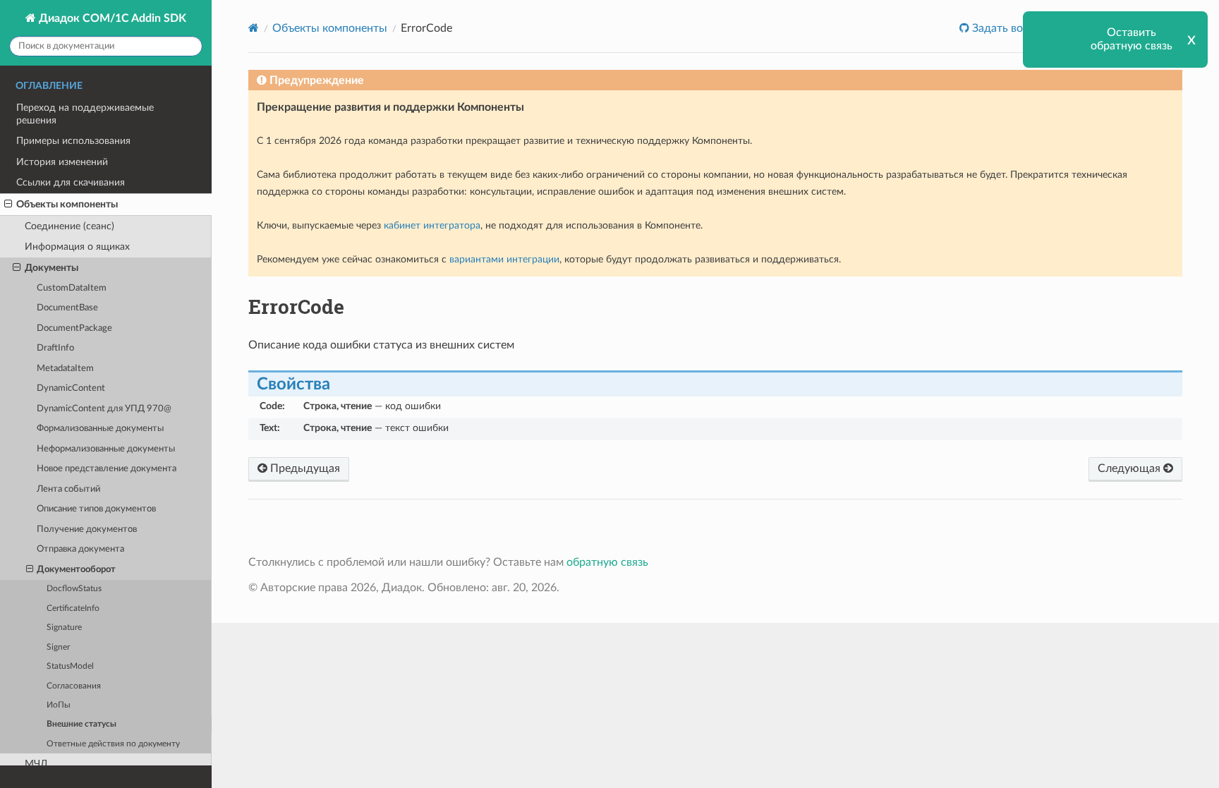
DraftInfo (55, 348)
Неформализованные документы (106, 449)
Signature (64, 627)
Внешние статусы (81, 724)
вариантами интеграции (504, 259)
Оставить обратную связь (1131, 39)
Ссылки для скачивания (70, 182)
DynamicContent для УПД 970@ (104, 408)
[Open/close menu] (8, 204)
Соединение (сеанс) (69, 226)
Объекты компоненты (67, 204)
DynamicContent (71, 388)
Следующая (1130, 468)
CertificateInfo (73, 608)
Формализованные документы (100, 428)
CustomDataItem (72, 288)
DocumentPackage (74, 328)
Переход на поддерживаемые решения (85, 114)
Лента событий (68, 489)
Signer (58, 647)
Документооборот (76, 569)
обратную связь (607, 562)
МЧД (36, 763)
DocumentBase (67, 308)
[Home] (253, 28)
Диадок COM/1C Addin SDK (111, 18)
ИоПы (59, 705)
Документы (51, 267)
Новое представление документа (106, 468)
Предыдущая (303, 468)
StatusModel (70, 666)
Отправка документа (80, 549)
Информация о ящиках (77, 246)
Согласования (74, 686)
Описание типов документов (96, 509)
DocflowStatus (74, 589)
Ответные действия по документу (113, 744)
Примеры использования (73, 140)
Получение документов (87, 529)
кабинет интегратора (432, 225)
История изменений (62, 162)
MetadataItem (65, 368)
